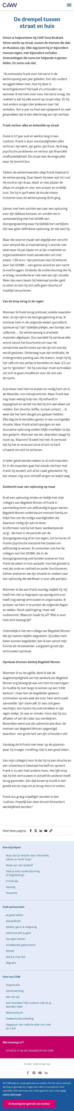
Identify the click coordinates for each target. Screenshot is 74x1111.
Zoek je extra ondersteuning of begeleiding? (23, 873)
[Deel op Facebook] (30, 830)
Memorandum (14, 1012)
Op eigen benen (15, 939)
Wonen (10, 951)
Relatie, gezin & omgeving (21, 927)
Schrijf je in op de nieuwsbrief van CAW (30, 1050)
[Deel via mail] (45, 830)
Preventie (11, 893)
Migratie (11, 963)
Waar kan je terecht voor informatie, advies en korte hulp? (27, 857)
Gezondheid (13, 921)
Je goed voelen (14, 915)
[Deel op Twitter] (35, 830)
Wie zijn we (13, 997)
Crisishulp (12, 881)
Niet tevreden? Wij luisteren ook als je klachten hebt (28, 1004)
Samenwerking (15, 991)
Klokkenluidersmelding (20, 1018)
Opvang (10, 887)
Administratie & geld (18, 933)
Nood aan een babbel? (19, 865)
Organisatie (13, 985)
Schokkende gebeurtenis (21, 945)
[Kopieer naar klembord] (50, 830)
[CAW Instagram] (34, 1072)
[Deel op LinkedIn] (40, 830)
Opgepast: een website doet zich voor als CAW (28, 1026)
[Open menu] (69, 5)
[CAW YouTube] (40, 1072)
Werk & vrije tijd (15, 957)
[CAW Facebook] (27, 1072)
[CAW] (10, 5)
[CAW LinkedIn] (46, 1072)
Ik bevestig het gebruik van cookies (29, 1103)
